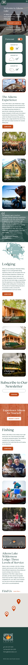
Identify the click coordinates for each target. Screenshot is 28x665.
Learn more (7, 294)
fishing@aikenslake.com (10, 652)
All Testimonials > (7, 238)
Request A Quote (14, 418)
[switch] (20, 39)
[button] (6, 614)
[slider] (8, 90)
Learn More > (16, 591)
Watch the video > (14, 27)
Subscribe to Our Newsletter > (14, 29)
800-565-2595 (12, 649)
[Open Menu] (27, 1)
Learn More (7, 126)
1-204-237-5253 (8, 647)
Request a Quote (14, 23)
